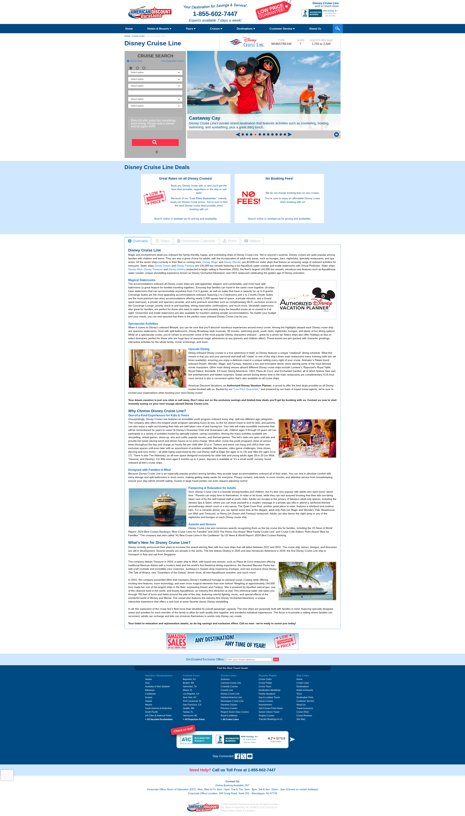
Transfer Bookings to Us (270, 719)
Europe (148, 697)
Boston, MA (188, 683)
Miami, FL (188, 690)
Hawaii (148, 701)
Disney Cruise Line (230, 694)
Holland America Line (231, 697)
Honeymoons (265, 704)
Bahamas (150, 690)
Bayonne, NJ (189, 679)
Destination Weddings (269, 690)
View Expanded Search (172, 61)
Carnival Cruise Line (231, 683)
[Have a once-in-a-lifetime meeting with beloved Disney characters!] (157, 368)
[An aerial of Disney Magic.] (157, 507)
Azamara (225, 679)
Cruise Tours (265, 686)
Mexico (148, 704)
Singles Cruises (266, 715)
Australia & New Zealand (157, 686)
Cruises (215, 28)
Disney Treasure (153, 269)
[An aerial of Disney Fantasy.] (307, 581)
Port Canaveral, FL (192, 701)
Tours (190, 28)
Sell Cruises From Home (271, 708)
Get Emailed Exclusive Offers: (205, 659)
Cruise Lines (138, 36)
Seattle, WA (188, 708)
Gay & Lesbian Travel (269, 697)
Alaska (148, 679)
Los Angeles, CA (191, 694)
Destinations (245, 28)
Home (129, 28)
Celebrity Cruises (229, 686)
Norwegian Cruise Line (232, 701)
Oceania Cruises (229, 704)
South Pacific (151, 712)
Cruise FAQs (302, 712)
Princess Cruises (229, 708)
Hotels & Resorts (158, 28)
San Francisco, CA (192, 704)
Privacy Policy (228, 810)
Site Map (300, 719)
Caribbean (150, 694)
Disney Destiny (177, 269)
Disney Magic (210, 262)
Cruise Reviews (304, 715)
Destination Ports (304, 697)
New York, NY (190, 697)
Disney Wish (135, 269)
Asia (147, 683)
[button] (243, 134)
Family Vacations (267, 694)
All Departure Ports (194, 719)
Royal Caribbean (229, 715)
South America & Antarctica (158, 708)
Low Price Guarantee (203, 198)
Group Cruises (266, 701)
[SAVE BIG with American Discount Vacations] (273, 19)
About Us (315, 28)
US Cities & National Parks (158, 715)
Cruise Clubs (265, 679)
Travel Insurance (304, 708)
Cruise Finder (265, 683)
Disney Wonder (232, 262)
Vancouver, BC (190, 715)
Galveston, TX (190, 686)
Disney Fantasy (185, 265)
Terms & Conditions (246, 810)
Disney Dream (162, 265)
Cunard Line (227, 690)
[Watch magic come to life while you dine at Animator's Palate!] (307, 438)
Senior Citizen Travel (269, 712)
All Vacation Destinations (159, 719)
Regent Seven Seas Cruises (235, 712)
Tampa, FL (188, 712)
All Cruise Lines (230, 719)
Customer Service (281, 28)
